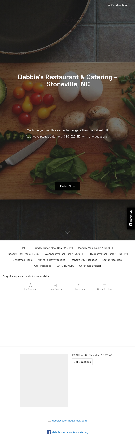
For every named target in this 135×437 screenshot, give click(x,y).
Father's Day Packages (84, 259)
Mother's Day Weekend (51, 259)
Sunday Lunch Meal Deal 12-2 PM (53, 248)
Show (131, 219)
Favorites (80, 289)
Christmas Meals (23, 259)
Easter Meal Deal (112, 259)
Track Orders (55, 289)
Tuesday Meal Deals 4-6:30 (23, 253)
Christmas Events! (90, 265)
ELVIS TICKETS (65, 265)
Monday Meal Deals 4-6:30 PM (96, 248)
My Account (30, 289)
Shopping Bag (104, 289)
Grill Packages (42, 265)
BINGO (24, 248)
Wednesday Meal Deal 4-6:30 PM (64, 253)
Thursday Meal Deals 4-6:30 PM (109, 253)
